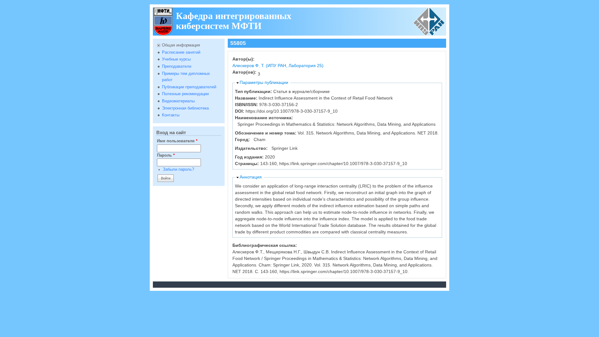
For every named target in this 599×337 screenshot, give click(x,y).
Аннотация (251, 176)
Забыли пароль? (178, 169)
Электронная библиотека (185, 108)
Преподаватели (176, 66)
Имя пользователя (177, 141)
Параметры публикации (264, 82)
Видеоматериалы (178, 101)
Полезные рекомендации (185, 94)
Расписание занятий (181, 52)
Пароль (166, 155)
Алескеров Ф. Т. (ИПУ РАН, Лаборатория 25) (278, 65)
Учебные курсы (176, 59)
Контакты (170, 115)
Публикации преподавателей (189, 87)
